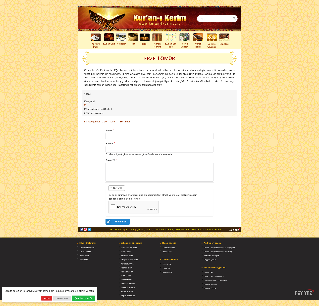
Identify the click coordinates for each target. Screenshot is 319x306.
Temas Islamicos (128, 284)
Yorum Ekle (120, 221)
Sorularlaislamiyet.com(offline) (216, 280)
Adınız (109, 130)
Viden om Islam (127, 272)
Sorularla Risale (168, 248)
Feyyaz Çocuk (210, 260)
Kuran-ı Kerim (85, 252)
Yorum (109, 160)
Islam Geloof (126, 276)
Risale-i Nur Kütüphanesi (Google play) (219, 248)
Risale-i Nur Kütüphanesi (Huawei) (218, 252)
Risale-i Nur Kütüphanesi (214, 276)
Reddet (47, 298)
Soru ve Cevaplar (211, 45)
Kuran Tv (166, 268)
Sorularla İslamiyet (87, 248)
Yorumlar (125, 121)
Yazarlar (130, 229)
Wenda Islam (126, 280)
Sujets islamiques (128, 296)
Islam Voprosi (126, 252)
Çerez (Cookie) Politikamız (151, 229)
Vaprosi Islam (126, 268)
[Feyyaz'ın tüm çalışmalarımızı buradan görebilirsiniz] (304, 292)
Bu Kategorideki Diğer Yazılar (100, 121)
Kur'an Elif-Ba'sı (171, 45)
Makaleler (224, 43)
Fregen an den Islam (129, 260)
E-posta (109, 143)
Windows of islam (128, 288)
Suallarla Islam (127, 256)
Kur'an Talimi (198, 45)
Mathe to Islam (127, 292)
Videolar (121, 43)
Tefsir (144, 43)
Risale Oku (166, 252)
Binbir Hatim (84, 256)
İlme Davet (84, 260)
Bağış (171, 229)
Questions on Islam (129, 248)
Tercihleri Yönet (62, 298)
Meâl (132, 43)
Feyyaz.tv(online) (211, 284)
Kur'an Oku (109, 43)
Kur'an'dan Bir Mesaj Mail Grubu (203, 229)
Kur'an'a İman (96, 45)
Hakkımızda (117, 229)
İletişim (180, 229)
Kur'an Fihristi (157, 45)
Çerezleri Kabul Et (83, 298)
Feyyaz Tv (166, 264)
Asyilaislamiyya (127, 264)
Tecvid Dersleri (184, 45)
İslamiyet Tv (167, 272)
